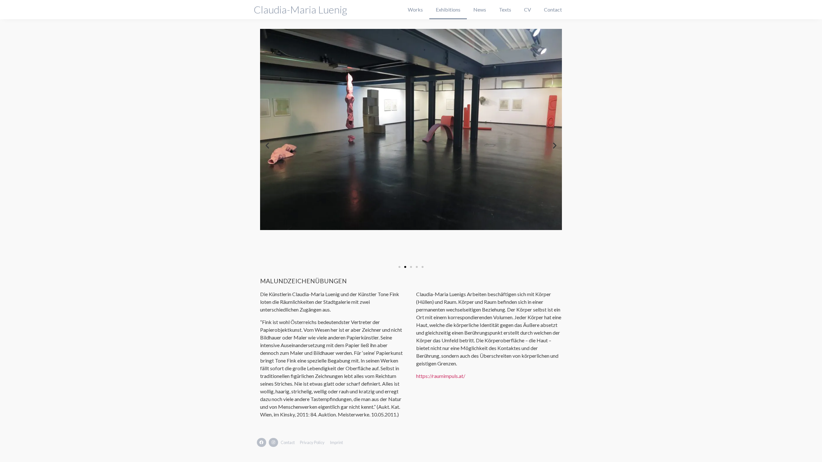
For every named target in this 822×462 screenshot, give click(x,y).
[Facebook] (261, 442)
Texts (505, 9)
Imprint (336, 442)
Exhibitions (448, 9)
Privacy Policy (312, 442)
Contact (553, 9)
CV (527, 9)
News (479, 9)
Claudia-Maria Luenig (300, 9)
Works (415, 9)
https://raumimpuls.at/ (440, 376)
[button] (399, 267)
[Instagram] (273, 442)
